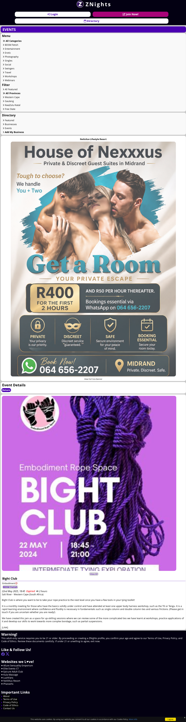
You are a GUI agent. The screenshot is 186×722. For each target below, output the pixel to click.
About (6, 696)
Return (6, 390)
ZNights (98, 4)
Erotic (7, 52)
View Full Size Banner (93, 379)
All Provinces (12, 93)
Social (7, 64)
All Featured (10, 89)
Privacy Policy (10, 702)
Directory (92, 21)
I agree (170, 719)
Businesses (10, 124)
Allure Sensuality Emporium (18, 665)
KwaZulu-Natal (12, 105)
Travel (7, 72)
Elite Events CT (11, 668)
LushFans (8, 677)
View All (94, 574)
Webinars (9, 80)
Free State (9, 108)
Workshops (10, 76)
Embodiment (8, 583)
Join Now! (131, 14)
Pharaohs (8, 683)
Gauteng (9, 101)
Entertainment (12, 48)
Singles (8, 60)
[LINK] (5, 627)
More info (133, 719)
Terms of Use (10, 699)
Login (54, 14)
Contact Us (9, 708)
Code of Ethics (10, 705)
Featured (9, 120)
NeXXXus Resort (11, 680)
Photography (11, 56)
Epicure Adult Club (13, 671)
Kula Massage (10, 674)
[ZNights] (79, 6)
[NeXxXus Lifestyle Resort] (93, 375)
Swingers (9, 68)
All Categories (13, 40)
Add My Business (14, 132)
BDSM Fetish (11, 44)
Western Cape (12, 97)
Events (8, 128)
